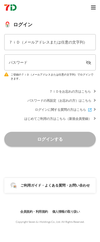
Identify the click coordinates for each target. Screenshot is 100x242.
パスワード (18, 62)
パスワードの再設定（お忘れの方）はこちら (59, 100)
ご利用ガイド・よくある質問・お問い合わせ (55, 185)
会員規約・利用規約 (34, 211)
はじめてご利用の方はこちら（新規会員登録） (57, 119)
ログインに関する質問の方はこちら (60, 110)
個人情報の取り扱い (66, 211)
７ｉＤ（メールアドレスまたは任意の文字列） (48, 42)
